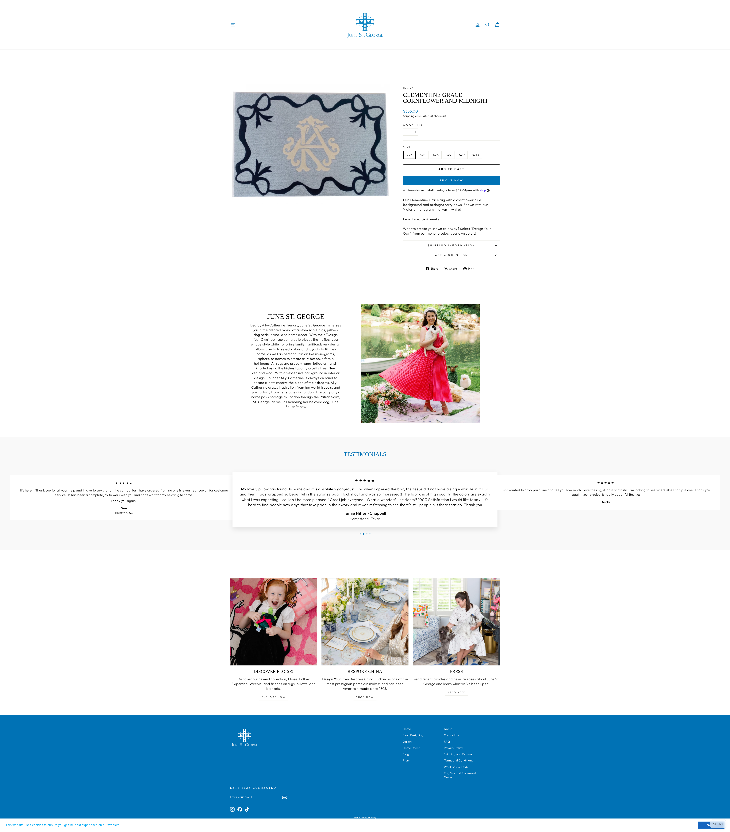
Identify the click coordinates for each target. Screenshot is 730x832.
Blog (406, 754)
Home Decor (411, 748)
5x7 (448, 155)
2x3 (409, 155)
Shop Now (365, 697)
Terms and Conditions (458, 760)
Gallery (408, 741)
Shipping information (451, 245)
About (448, 729)
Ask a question (451, 255)
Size (407, 147)
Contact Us (451, 735)
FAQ (447, 741)
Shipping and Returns (458, 754)
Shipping (409, 116)
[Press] (456, 622)
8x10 (475, 155)
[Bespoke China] (365, 622)
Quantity (413, 124)
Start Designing (413, 735)
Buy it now (451, 180)
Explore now (274, 697)
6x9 (462, 155)
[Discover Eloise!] (273, 622)
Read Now (456, 692)
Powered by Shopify (365, 817)
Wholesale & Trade (456, 767)
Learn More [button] (130, 825)
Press (406, 760)
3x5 (422, 155)
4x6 (436, 155)
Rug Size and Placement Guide (460, 775)
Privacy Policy (453, 748)
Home (407, 88)
